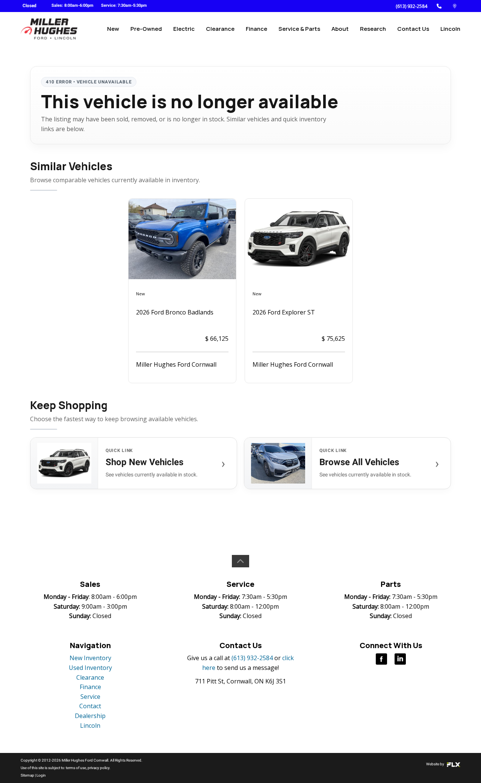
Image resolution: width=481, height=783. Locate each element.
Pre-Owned (146, 29)
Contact (90, 706)
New (113, 29)
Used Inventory (90, 668)
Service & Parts (299, 29)
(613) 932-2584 (411, 6)
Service (90, 696)
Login (41, 775)
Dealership (90, 716)
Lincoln (450, 29)
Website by (435, 764)
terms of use (76, 768)
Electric (184, 29)
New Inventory (90, 658)
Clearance (220, 29)
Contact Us (413, 29)
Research (373, 29)
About (340, 29)
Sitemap (27, 775)
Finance (256, 29)
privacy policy (98, 768)
